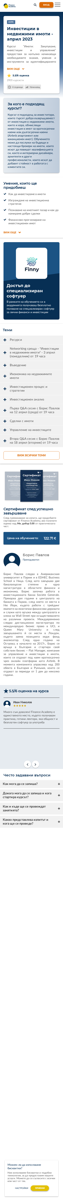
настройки (21, 1188)
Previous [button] (27, 764)
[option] (31, 716)
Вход (46, 5)
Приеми (40, 1188)
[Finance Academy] (9, 6)
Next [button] (35, 764)
